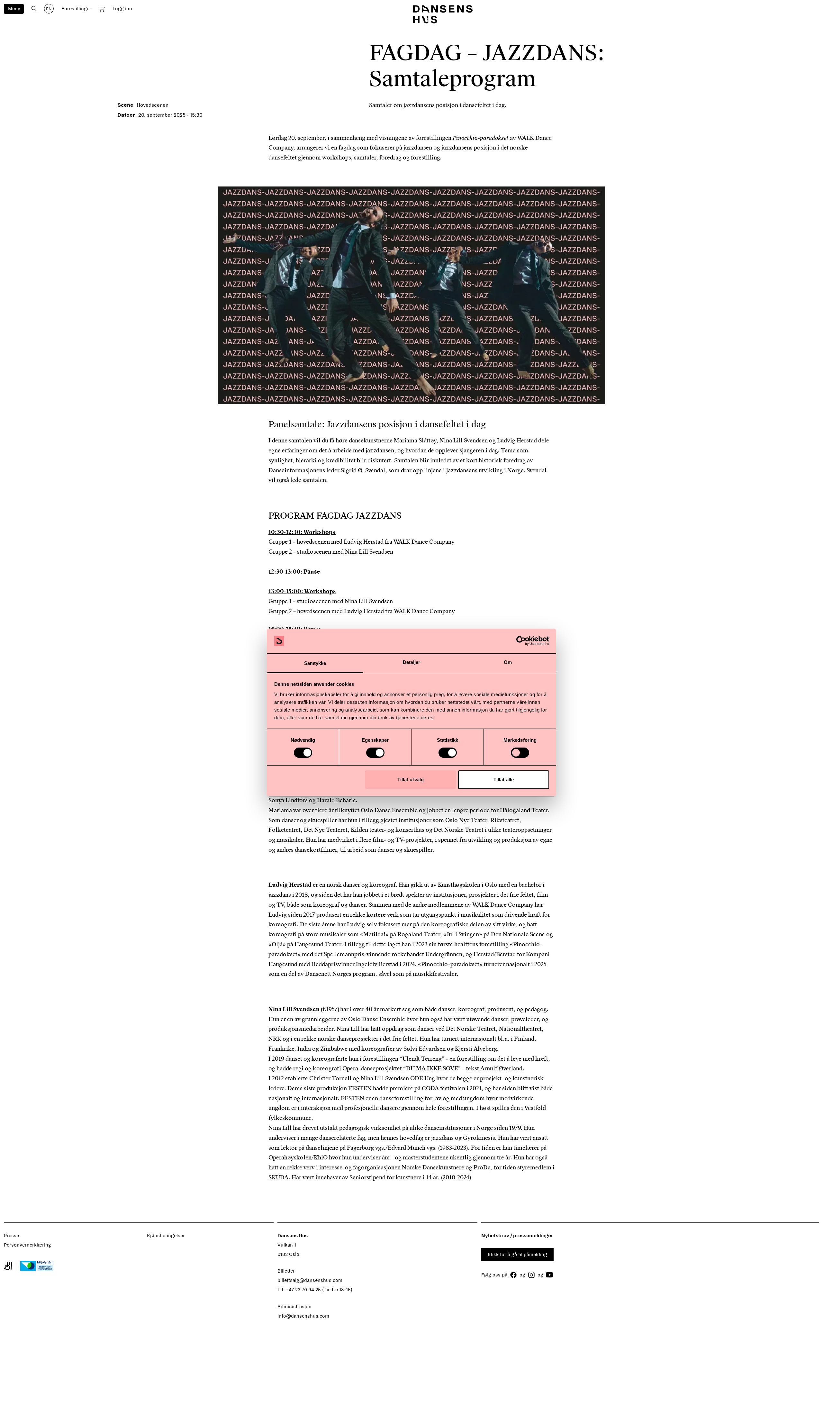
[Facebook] (513, 1274)
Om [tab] (508, 662)
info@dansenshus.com (303, 1316)
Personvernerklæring (27, 1245)
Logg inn (122, 8)
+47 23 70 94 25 (303, 1289)
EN (49, 9)
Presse (11, 1235)
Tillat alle (503, 779)
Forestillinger (76, 8)
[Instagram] (531, 1274)
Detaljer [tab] (412, 662)
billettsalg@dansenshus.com (309, 1280)
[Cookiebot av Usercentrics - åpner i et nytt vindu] (521, 641)
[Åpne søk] (34, 8)
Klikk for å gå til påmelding (517, 1254)
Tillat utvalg (410, 779)
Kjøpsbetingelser (166, 1235)
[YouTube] (549, 1274)
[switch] (375, 753)
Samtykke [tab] (315, 663)
